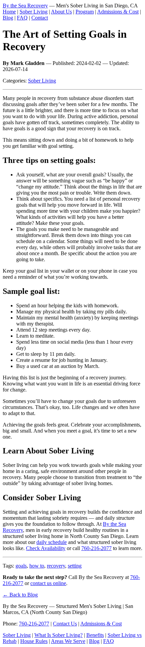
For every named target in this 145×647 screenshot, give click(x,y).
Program (85, 11)
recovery (56, 566)
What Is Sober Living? (58, 635)
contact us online (48, 583)
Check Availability (45, 548)
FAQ (22, 18)
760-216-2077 (96, 548)
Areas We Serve (68, 641)
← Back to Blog (20, 595)
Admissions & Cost (118, 11)
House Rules (34, 641)
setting (75, 566)
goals (21, 566)
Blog (8, 18)
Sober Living (34, 11)
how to (36, 566)
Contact (39, 18)
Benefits (95, 635)
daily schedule (51, 542)
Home (9, 11)
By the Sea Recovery (25, 5)
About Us (61, 11)
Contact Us (65, 623)
